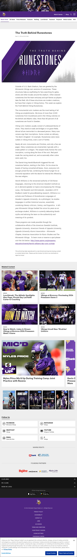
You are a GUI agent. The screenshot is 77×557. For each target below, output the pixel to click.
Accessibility (38, 514)
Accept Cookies (51, 553)
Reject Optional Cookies (66, 553)
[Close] (74, 540)
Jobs (38, 521)
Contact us (38, 518)
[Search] (71, 14)
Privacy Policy (38, 511)
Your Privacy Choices (38, 530)
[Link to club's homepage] (4, 13)
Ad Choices (38, 524)
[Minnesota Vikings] (38, 502)
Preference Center (38, 536)
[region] (38, 547)
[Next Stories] (72, 400)
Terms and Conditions (38, 527)
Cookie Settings (38, 533)
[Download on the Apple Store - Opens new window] (32, 494)
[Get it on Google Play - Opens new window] (44, 494)
